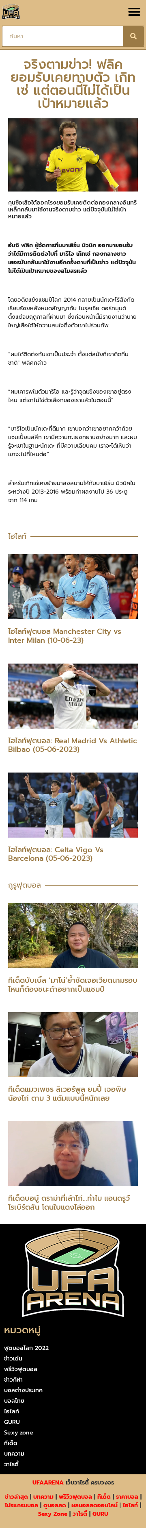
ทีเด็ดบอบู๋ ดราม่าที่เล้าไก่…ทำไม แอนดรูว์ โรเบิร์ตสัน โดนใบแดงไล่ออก (69, 1203)
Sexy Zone (52, 1514)
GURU (12, 1422)
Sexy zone (18, 1432)
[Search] (133, 36)
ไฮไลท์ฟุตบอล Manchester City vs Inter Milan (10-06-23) (64, 636)
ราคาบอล (127, 1497)
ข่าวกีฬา (13, 1380)
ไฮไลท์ (11, 1411)
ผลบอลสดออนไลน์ (94, 1505)
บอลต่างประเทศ (23, 1390)
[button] (134, 12)
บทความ (14, 1454)
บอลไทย (14, 1401)
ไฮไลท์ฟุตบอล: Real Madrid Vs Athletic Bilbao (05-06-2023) (72, 745)
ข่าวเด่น (13, 1358)
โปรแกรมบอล (21, 1505)
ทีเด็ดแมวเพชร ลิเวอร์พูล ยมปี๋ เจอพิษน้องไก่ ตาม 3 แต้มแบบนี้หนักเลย (67, 1094)
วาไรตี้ (11, 1464)
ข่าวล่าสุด (16, 1497)
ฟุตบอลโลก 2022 (26, 1348)
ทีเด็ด (10, 1443)
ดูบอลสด (54, 1505)
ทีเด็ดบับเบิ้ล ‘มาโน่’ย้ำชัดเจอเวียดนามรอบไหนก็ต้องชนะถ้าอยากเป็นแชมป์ (72, 985)
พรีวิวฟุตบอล (20, 1369)
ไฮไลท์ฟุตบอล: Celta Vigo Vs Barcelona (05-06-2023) (55, 854)
